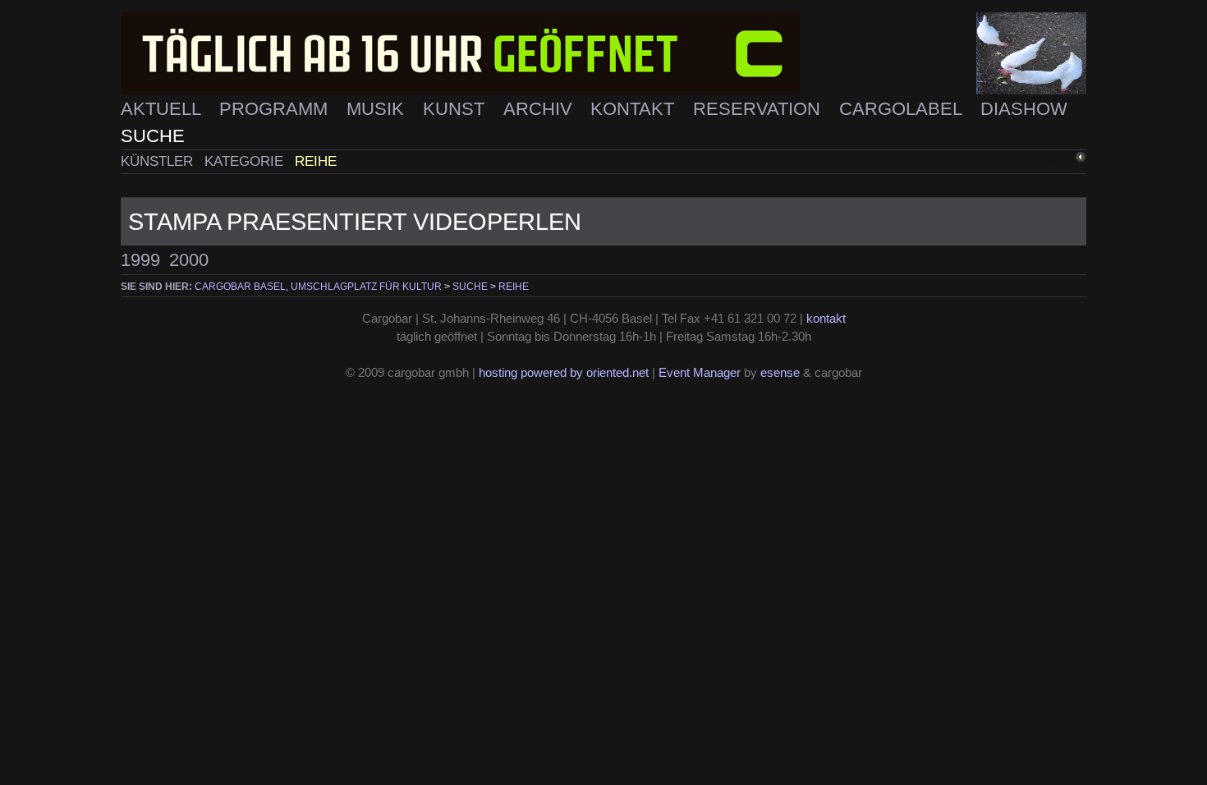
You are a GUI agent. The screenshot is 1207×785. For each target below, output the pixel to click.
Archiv (540, 109)
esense (780, 372)
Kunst (456, 109)
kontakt (826, 318)
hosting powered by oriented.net (564, 372)
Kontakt (634, 109)
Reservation (759, 109)
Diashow (1023, 109)
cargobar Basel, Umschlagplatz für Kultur (318, 286)
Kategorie (245, 161)
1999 (140, 260)
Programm (276, 109)
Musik (377, 109)
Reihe (316, 161)
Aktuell (163, 109)
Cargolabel (902, 109)
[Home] (603, 53)
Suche (153, 136)
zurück (1054, 159)
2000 (189, 260)
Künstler (159, 161)
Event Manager (700, 372)
